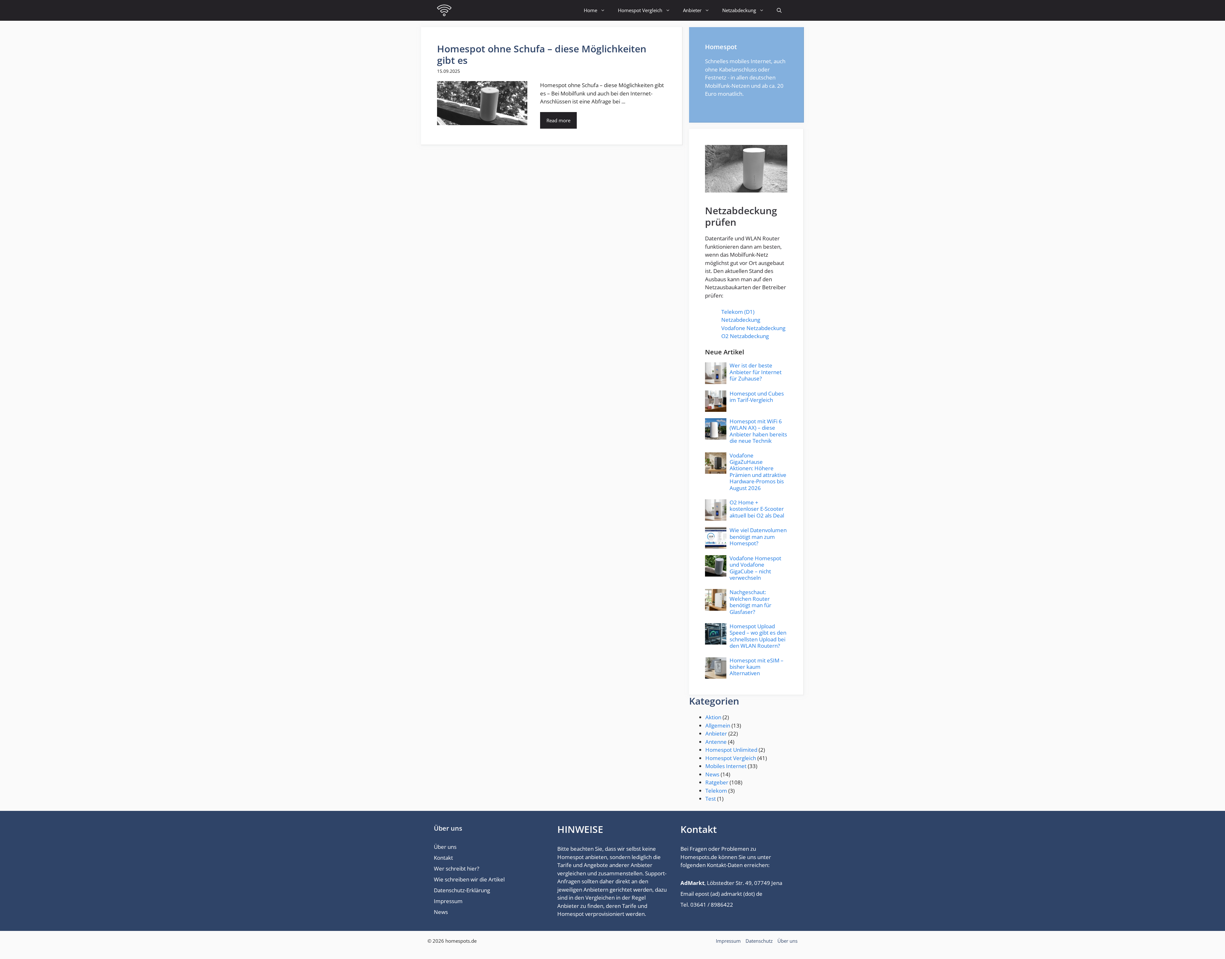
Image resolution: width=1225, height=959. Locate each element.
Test (710, 798)
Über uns (445, 846)
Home (590, 10)
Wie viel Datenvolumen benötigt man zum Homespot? (758, 536)
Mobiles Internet (725, 766)
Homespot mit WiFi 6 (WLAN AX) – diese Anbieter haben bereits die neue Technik (758, 431)
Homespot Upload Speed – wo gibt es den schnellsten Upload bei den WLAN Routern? (758, 636)
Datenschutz (759, 941)
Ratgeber (716, 782)
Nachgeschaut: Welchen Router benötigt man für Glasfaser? (750, 601)
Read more (558, 120)
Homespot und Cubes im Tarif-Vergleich (757, 397)
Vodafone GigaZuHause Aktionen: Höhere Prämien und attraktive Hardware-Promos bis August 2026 (758, 472)
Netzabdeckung (739, 10)
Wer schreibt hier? (456, 868)
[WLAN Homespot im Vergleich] (444, 10)
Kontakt (443, 857)
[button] (779, 10)
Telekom (716, 790)
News (712, 774)
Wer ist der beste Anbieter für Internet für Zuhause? (756, 372)
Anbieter (692, 10)
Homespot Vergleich (640, 10)
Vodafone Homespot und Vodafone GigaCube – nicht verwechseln (755, 568)
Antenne (716, 741)
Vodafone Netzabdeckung (753, 328)
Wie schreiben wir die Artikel (469, 879)
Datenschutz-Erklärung (462, 890)
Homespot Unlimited (731, 749)
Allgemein (717, 725)
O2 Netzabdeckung (745, 336)
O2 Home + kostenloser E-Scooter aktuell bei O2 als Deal (757, 509)
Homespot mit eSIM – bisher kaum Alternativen (756, 667)
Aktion (713, 717)
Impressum (448, 901)
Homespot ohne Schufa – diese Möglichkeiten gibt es (541, 54)
